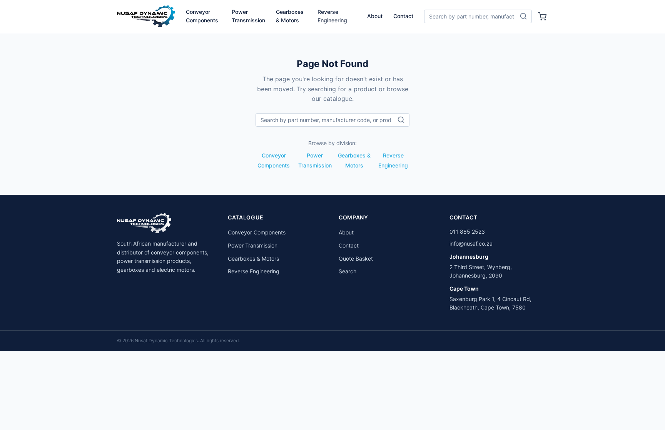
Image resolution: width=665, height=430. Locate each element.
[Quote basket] (542, 16)
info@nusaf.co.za (471, 243)
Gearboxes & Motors (290, 15)
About (375, 16)
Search (347, 271)
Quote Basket (356, 258)
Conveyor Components (202, 15)
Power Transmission (248, 15)
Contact (403, 16)
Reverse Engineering (332, 15)
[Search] (523, 16)
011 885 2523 (467, 231)
